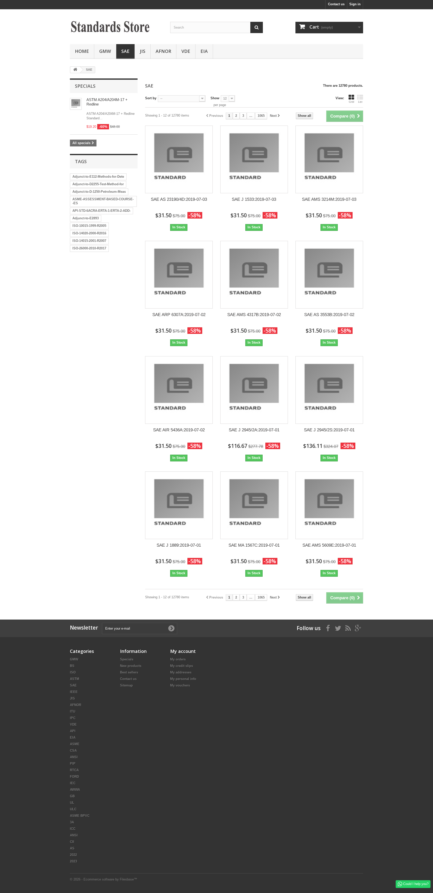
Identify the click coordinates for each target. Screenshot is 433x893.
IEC (72, 783)
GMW (105, 51)
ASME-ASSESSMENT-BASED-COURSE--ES (103, 201)
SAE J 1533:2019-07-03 (254, 199)
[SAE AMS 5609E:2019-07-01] (329, 505)
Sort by (150, 98)
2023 (73, 861)
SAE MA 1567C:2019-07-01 (254, 545)
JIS (142, 51)
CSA (73, 750)
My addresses (180, 672)
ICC (72, 829)
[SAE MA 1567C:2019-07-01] (254, 505)
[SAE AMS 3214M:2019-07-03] (329, 159)
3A (72, 822)
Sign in (355, 4)
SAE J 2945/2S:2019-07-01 (329, 430)
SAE (125, 51)
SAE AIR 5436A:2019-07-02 (179, 430)
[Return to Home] (75, 70)
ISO (73, 672)
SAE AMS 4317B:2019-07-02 (254, 314)
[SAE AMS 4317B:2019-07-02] (254, 274)
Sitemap (126, 685)
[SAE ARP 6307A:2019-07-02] (179, 274)
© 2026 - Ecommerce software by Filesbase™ (103, 879)
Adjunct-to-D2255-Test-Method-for (98, 184)
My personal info (183, 679)
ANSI (74, 757)
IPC (72, 718)
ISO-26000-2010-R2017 (89, 248)
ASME (74, 744)
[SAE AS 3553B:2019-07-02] (329, 274)
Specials (85, 86)
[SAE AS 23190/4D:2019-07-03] (179, 159)
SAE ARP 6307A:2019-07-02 (178, 314)
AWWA (75, 789)
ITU (72, 711)
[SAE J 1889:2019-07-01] (179, 505)
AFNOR (163, 51)
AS (72, 848)
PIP (72, 763)
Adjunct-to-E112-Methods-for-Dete (98, 176)
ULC (73, 809)
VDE (185, 51)
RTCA (74, 770)
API (72, 731)
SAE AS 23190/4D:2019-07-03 (179, 199)
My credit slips (181, 666)
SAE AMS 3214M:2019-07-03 (329, 199)
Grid (351, 101)
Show (214, 98)
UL (72, 803)
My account (183, 651)
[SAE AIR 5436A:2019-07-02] (179, 390)
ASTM (74, 679)
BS (72, 666)
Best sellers (129, 672)
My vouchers (180, 685)
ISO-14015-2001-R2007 (89, 241)
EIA (204, 51)
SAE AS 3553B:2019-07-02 (329, 314)
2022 (73, 855)
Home (82, 51)
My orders (178, 659)
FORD (74, 776)
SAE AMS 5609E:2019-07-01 (329, 545)
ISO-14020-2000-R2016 (89, 233)
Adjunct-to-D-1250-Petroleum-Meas (99, 191)
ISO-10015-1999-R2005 (89, 226)
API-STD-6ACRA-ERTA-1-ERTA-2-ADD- (101, 211)
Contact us (336, 4)
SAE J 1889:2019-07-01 (179, 545)
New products (130, 666)
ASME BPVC (79, 816)
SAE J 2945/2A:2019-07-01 (254, 430)
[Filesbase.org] (116, 25)
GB (72, 796)
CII (72, 842)
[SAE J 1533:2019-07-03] (254, 159)
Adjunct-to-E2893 (85, 218)
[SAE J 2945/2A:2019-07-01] (254, 390)
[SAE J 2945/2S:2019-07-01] (329, 390)
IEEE (74, 692)
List (360, 101)
